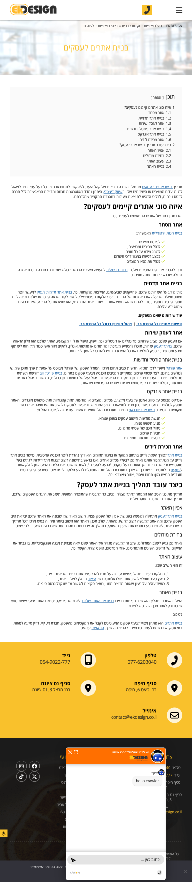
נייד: (177, 775)
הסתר (157, 97)
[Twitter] (34, 776)
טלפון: (176, 767)
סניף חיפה (145, 683)
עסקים (175, 469)
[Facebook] (34, 766)
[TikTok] (21, 776)
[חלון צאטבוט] (116, 814)
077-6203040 (142, 662)
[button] (70, 751)
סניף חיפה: (172, 782)
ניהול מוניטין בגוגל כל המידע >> (105, 323)
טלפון (150, 655)
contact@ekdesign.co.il (133, 717)
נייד (66, 655)
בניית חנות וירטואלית (167, 233)
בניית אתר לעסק (170, 516)
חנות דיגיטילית (117, 269)
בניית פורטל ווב (51, 373)
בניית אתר (175, 455)
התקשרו (98, 627)
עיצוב (92, 578)
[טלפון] (147, 10)
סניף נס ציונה (55, 683)
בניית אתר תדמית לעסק (54, 292)
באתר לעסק (163, 346)
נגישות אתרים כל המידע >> (159, 323)
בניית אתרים (173, 623)
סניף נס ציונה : (171, 794)
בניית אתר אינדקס (142, 409)
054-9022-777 (55, 662)
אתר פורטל (174, 368)
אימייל (149, 711)
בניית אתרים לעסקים (157, 186)
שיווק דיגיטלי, (112, 191)
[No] (185, 871)
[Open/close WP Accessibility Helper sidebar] (4, 833)
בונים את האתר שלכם (98, 600)
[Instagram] (21, 766)
